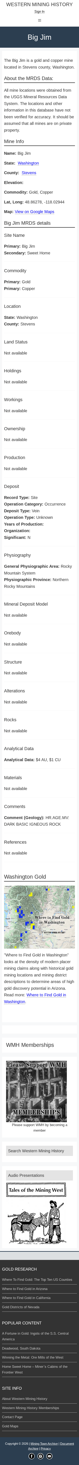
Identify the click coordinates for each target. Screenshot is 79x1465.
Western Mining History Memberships (30, 1408)
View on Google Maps (34, 211)
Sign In (39, 11)
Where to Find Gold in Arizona (24, 1289)
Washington (28, 163)
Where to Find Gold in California (26, 1298)
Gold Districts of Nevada (20, 1307)
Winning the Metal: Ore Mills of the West (32, 1357)
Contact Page (12, 1417)
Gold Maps (10, 1426)
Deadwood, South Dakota (21, 1348)
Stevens (29, 172)
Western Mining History (39, 4)
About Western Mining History (24, 1399)
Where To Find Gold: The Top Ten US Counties (37, 1280)
